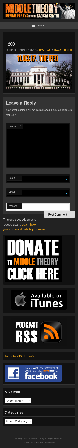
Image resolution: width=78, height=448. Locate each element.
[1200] (39, 88)
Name (12, 178)
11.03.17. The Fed (63, 49)
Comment (15, 126)
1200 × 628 (45, 49)
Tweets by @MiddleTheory (19, 356)
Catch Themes (48, 442)
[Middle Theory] (39, 17)
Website (13, 206)
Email (12, 191)
